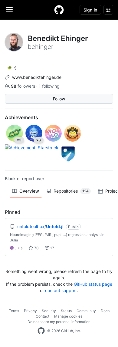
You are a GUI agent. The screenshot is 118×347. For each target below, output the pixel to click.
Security (49, 310)
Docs (105, 310)
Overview (29, 191)
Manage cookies (68, 316)
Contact (42, 316)
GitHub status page (93, 284)
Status (66, 310)
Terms (14, 310)
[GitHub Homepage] (41, 331)
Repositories (71, 191)
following (49, 86)
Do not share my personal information (59, 321)
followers (23, 86)
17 (51, 248)
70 (36, 248)
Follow (59, 98)
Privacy (30, 310)
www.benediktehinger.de (36, 77)
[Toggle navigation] (9, 9)
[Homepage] (59, 10)
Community (86, 310)
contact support (61, 290)
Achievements (21, 117)
